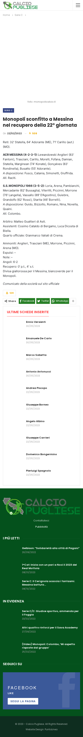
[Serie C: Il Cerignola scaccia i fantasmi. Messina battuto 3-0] (11, 586)
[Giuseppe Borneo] (15, 409)
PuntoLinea (51, 729)
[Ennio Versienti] (15, 326)
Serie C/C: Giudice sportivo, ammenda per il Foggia (50, 612)
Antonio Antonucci (38, 371)
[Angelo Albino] (15, 426)
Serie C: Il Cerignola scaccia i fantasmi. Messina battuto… (48, 583)
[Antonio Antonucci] (15, 376)
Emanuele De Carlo (39, 338)
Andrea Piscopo (36, 388)
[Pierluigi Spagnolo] (15, 475)
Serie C (8, 110)
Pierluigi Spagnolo (38, 471)
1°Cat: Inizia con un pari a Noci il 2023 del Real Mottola (49, 566)
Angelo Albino (35, 421)
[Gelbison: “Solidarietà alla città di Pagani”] (11, 553)
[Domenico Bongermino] (15, 459)
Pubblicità (41, 527)
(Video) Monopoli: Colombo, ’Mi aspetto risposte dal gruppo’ (48, 645)
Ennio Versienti (36, 322)
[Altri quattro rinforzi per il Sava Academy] (11, 632)
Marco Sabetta (36, 355)
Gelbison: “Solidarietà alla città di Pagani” (51, 548)
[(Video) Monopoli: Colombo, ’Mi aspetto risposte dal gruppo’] (11, 649)
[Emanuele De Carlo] (15, 343)
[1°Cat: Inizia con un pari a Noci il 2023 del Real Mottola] (11, 569)
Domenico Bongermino (41, 454)
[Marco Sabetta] (15, 359)
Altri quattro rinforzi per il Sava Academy (50, 627)
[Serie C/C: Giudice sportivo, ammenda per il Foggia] (11, 615)
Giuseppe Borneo (37, 404)
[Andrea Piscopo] (15, 392)
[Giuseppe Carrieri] (15, 442)
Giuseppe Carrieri (38, 437)
